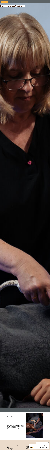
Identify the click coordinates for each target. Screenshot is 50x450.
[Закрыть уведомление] (48, 442)
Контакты (47, 1)
